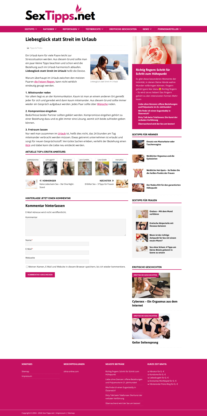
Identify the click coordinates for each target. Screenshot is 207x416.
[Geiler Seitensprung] (157, 326)
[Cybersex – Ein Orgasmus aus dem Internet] (157, 285)
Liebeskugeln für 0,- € (159, 377)
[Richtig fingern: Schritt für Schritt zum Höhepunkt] (157, 62)
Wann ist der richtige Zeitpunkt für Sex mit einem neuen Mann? (163, 238)
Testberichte (93, 29)
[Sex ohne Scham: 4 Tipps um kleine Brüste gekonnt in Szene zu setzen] (142, 249)
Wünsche (102, 104)
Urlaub (62, 133)
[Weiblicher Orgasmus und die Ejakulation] (138, 159)
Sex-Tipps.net (48, 413)
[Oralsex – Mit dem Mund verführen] (142, 214)
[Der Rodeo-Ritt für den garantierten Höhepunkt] (138, 188)
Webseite (30, 257)
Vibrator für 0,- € (157, 371)
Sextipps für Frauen (144, 200)
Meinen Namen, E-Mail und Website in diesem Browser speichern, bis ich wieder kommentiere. (76, 266)
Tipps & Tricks (36, 48)
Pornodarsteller (168, 29)
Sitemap (25, 371)
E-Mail (28, 248)
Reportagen (70, 29)
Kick (27, 145)
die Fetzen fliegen (44, 81)
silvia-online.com (71, 371)
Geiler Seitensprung (145, 342)
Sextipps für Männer (145, 134)
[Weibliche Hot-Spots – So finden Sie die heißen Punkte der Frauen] (138, 173)
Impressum (27, 376)
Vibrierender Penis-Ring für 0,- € (164, 384)
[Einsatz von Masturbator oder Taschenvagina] (138, 144)
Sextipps (29, 29)
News (146, 29)
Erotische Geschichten (123, 29)
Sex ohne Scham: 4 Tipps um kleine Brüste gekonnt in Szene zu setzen (163, 250)
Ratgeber (48, 29)
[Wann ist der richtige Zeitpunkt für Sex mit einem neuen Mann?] (142, 238)
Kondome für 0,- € (158, 374)
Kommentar (31, 217)
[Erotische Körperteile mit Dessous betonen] (142, 226)
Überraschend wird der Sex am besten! (156, 124)
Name (28, 240)
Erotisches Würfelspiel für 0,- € (163, 380)
